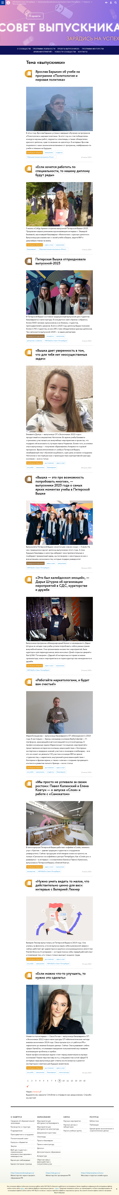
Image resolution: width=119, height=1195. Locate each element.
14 (80, 1080)
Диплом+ (40, 1148)
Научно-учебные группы (72, 1131)
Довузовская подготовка (46, 1133)
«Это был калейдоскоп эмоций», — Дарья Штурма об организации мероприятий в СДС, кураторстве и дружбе (62, 583)
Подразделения (16, 1131)
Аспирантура (42, 1156)
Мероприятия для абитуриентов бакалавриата (48, 1122)
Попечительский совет (19, 1138)
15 (84, 1080)
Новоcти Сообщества (65, 52)
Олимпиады (41, 1137)
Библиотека (94, 1121)
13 (76, 1080)
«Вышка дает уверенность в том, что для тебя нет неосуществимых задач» (61, 354)
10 (64, 1080)
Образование (44, 1117)
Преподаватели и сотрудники (22, 1134)
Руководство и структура (20, 1127)
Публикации (94, 1125)
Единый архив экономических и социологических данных (102, 1129)
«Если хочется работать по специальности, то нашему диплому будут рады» (62, 171)
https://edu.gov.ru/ (53, 1173)
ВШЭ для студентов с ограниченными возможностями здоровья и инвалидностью (21, 1153)
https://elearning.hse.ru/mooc (92, 1173)
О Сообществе (24, 49)
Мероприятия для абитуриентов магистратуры (48, 1128)
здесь (22, 1188)
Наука (66, 1117)
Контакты (82, 52)
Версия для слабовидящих (20, 1160)
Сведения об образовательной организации (22, 1122)
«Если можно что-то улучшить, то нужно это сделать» (60, 975)
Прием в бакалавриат (45, 1140)
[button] (2, 27)
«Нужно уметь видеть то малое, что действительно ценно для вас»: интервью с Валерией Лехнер (62, 885)
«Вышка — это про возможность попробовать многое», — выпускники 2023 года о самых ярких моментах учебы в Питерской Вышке (62, 485)
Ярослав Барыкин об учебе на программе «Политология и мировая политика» (57, 75)
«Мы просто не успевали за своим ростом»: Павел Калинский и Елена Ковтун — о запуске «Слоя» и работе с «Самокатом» (62, 788)
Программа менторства (93, 49)
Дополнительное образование (49, 1152)
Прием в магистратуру (45, 1144)
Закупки (14, 1146)
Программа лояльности (44, 49)
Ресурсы (94, 1117)
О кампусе (16, 1117)
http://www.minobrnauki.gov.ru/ (22, 1173)
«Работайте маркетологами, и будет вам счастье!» (62, 682)
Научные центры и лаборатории (70, 1126)
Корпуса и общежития (19, 1142)
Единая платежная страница (21, 1164)
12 (72, 1080)
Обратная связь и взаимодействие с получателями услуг (44, 1162)
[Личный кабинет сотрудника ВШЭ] (111, 2)
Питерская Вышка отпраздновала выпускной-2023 (60, 261)
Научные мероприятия (72, 1121)
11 (68, 1080)
